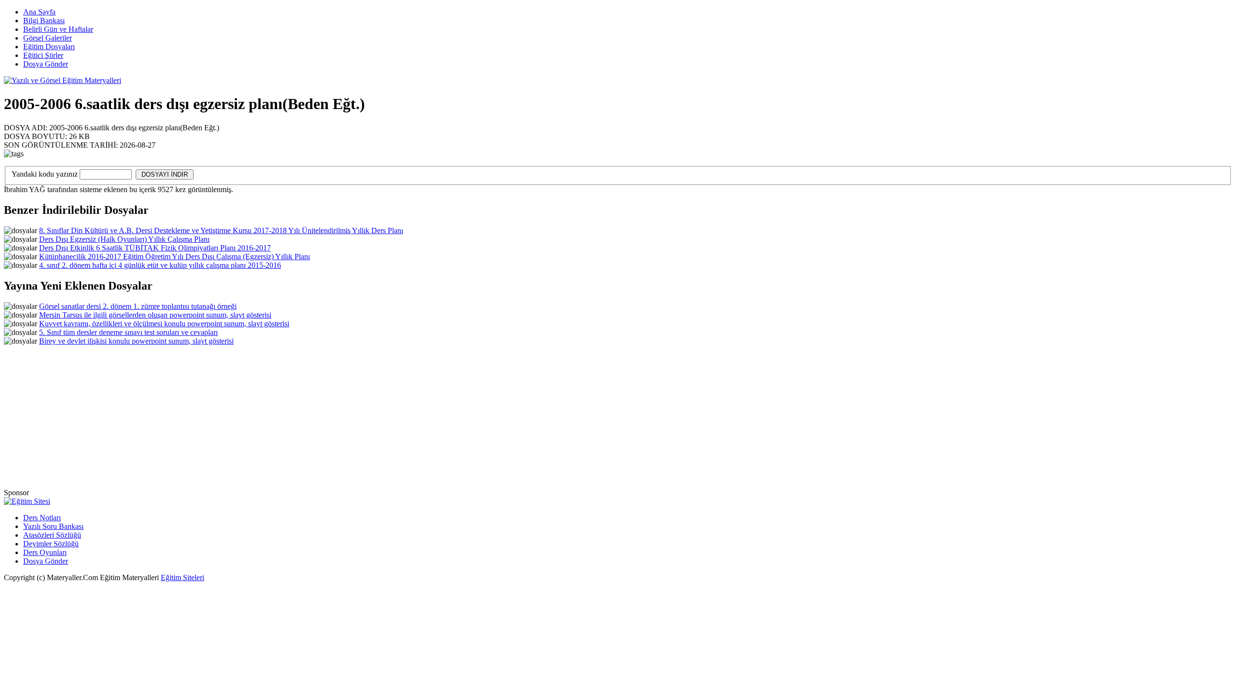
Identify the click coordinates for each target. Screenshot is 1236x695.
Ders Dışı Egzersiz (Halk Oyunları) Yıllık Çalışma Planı (124, 239)
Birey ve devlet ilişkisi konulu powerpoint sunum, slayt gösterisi (136, 341)
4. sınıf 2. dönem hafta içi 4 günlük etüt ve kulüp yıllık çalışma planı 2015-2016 (160, 265)
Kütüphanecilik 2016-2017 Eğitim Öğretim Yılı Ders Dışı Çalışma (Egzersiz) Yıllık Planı (174, 256)
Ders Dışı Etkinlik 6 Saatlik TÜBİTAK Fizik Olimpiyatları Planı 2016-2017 (155, 248)
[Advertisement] (1054, 112)
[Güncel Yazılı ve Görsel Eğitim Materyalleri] (62, 80)
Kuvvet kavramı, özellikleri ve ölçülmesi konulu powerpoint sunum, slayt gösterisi (164, 324)
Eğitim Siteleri (182, 577)
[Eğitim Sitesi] (27, 501)
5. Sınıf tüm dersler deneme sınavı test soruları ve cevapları (128, 332)
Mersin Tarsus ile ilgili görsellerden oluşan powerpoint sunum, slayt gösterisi (155, 315)
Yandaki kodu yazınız (45, 174)
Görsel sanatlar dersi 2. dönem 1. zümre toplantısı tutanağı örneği (138, 306)
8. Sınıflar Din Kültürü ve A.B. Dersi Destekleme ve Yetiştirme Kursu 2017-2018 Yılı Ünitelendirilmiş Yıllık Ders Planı (221, 230)
